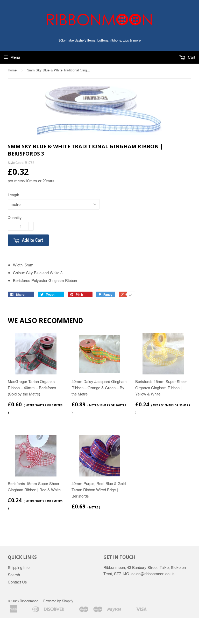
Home (12, 70)
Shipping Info (19, 567)
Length (13, 194)
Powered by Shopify (58, 600)
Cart (191, 57)
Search (14, 574)
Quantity (15, 217)
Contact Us (17, 582)
